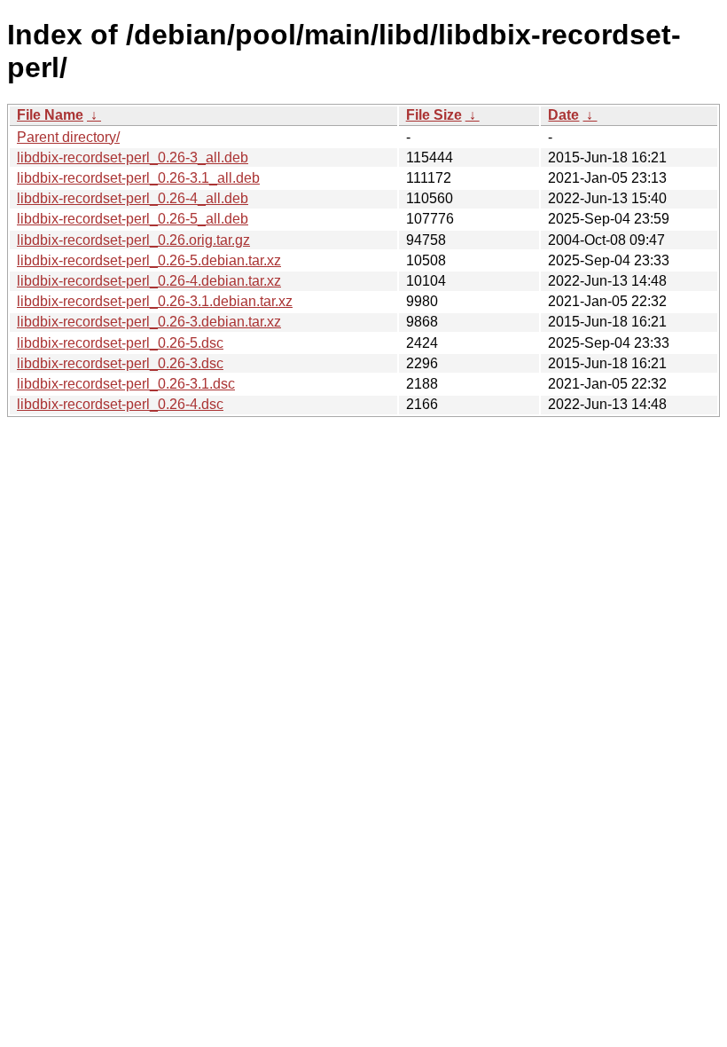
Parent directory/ (68, 137)
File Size (434, 114)
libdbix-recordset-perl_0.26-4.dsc (120, 404)
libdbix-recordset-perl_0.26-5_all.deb (132, 218)
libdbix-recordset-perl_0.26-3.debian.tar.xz (149, 321)
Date (563, 114)
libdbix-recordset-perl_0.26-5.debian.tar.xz (149, 260)
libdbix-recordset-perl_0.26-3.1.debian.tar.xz (155, 301)
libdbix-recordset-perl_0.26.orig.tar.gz (133, 240)
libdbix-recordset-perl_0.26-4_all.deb (132, 198)
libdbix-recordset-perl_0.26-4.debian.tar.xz (149, 280)
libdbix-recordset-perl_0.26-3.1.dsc (126, 383)
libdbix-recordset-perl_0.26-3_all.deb (132, 157)
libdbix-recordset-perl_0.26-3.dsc (120, 363)
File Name (50, 114)
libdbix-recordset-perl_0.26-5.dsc (120, 342)
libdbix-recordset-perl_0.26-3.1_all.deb (138, 177)
